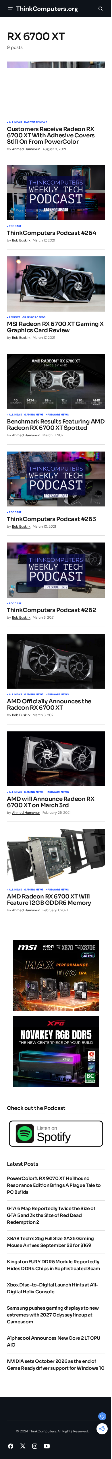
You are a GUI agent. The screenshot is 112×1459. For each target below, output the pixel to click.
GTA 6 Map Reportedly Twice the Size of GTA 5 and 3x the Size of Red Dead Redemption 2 (51, 1215)
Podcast (15, 226)
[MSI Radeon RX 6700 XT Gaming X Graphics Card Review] (56, 283)
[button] (10, 8)
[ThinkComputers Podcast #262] (56, 570)
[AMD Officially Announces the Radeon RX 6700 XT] (56, 661)
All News (15, 122)
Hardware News (35, 122)
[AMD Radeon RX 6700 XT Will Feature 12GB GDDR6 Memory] (56, 856)
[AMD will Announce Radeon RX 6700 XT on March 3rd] (56, 758)
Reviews (14, 317)
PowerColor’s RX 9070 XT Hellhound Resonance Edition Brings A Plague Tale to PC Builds (54, 1185)
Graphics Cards (33, 317)
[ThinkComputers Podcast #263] (56, 479)
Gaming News (33, 414)
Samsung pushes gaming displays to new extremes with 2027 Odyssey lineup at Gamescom (53, 1315)
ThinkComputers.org (47, 9)
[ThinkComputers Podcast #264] (56, 192)
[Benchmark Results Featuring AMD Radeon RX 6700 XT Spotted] (56, 381)
